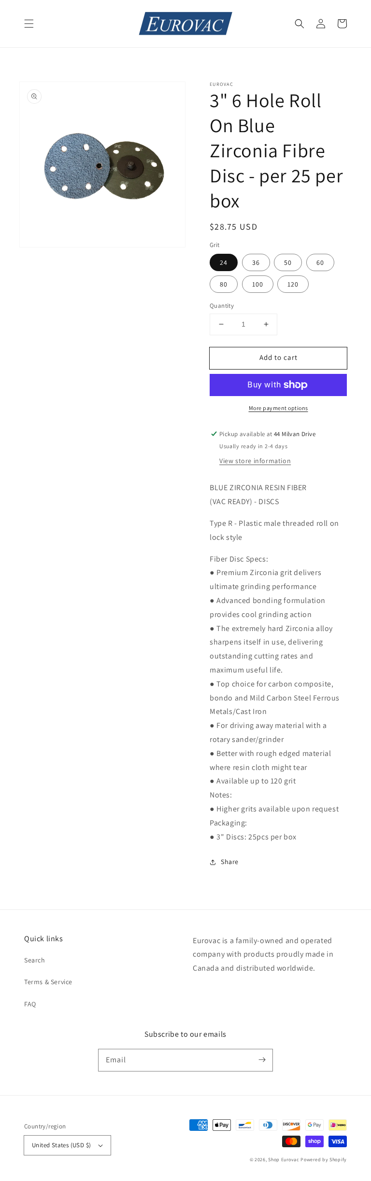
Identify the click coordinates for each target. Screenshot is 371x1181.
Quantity (222, 306)
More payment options (278, 408)
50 (288, 262)
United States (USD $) (61, 1145)
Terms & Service (48, 981)
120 (293, 284)
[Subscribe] (261, 1060)
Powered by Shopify (323, 1159)
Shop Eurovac (283, 1159)
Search (34, 960)
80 (224, 284)
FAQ (30, 1004)
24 (224, 262)
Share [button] (230, 861)
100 (257, 284)
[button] (29, 23)
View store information (255, 460)
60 (320, 262)
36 (256, 262)
